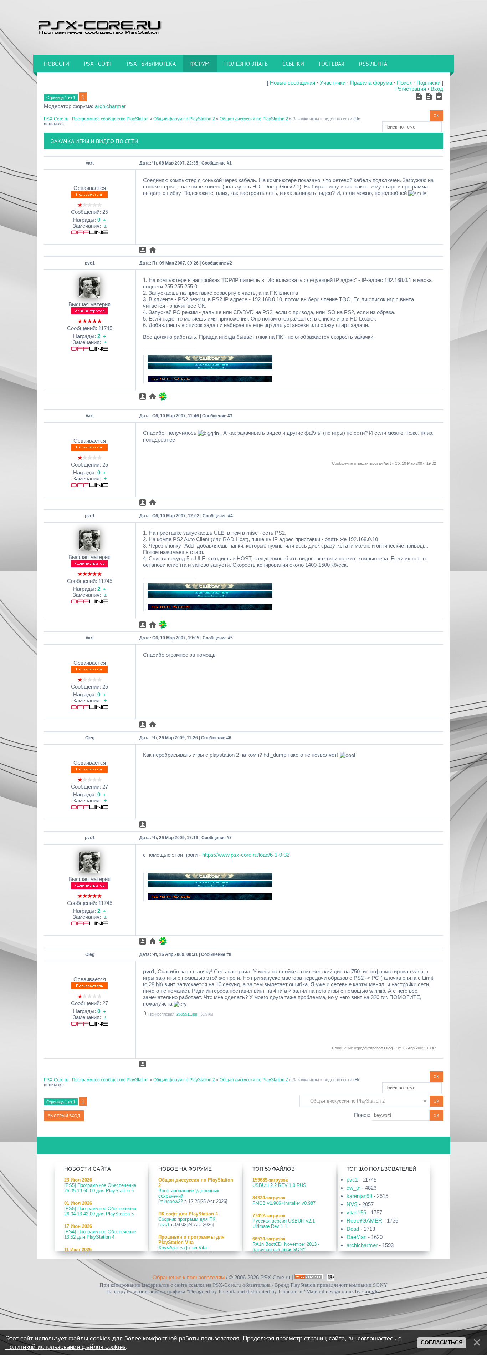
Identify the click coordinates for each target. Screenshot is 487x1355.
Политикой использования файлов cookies (65, 1347)
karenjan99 (359, 1196)
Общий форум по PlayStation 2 (184, 118)
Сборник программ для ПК (186, 1219)
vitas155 (356, 1212)
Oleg (89, 737)
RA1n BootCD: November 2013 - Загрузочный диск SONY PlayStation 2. (285, 1249)
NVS (352, 1204)
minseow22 (171, 1201)
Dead (353, 1229)
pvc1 (90, 263)
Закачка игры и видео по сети (322, 118)
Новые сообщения (292, 83)
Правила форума (371, 83)
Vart (90, 163)
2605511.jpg (186, 1014)
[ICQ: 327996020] (162, 396)
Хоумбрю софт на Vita (182, 1247)
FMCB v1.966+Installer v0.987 (284, 1203)
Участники (332, 83)
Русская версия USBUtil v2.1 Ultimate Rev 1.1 (283, 1223)
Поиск (404, 83)
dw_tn (353, 1188)
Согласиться (442, 1342)
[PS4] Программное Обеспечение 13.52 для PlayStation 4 (100, 1234)
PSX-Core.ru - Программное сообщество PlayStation (96, 118)
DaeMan (356, 1237)
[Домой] (99, 27)
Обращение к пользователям (189, 1277)
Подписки (428, 83)
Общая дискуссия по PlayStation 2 (254, 118)
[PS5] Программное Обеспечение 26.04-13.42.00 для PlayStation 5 (100, 1211)
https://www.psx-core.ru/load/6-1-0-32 (245, 855)
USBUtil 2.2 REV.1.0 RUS (279, 1185)
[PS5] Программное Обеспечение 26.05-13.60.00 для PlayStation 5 (100, 1188)
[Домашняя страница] (152, 250)
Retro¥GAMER (364, 1221)
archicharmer (110, 106)
